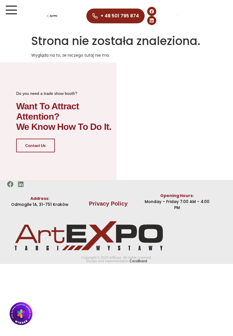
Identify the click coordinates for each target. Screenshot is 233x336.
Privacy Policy (108, 203)
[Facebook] (151, 11)
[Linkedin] (151, 20)
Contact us (35, 145)
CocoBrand (138, 261)
